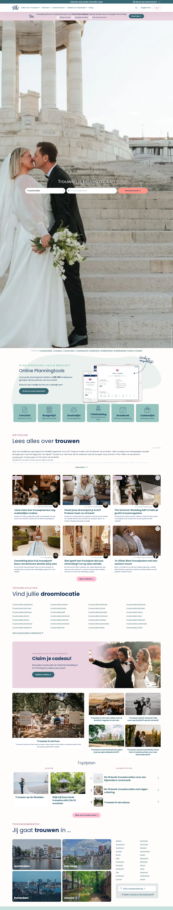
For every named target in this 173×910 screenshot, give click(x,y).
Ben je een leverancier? (146, 2)
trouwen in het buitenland (141, 894)
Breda (118, 855)
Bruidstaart (94, 350)
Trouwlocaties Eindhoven (97, 604)
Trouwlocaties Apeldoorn (22, 627)
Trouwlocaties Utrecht (20, 616)
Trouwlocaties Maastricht (135, 604)
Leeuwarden (145, 851)
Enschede (144, 841)
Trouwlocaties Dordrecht (59, 623)
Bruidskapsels (120, 350)
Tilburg (142, 865)
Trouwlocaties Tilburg (134, 612)
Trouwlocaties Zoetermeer (136, 623)
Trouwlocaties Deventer (59, 620)
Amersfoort (120, 844)
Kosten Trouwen (134, 350)
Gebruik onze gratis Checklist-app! (86, 1)
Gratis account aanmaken (33, 391)
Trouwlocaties (45, 350)
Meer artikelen (85, 579)
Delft (117, 858)
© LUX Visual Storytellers (171, 338)
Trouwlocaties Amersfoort (22, 623)
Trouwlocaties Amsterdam (22, 604)
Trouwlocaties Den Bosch (60, 616)
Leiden (142, 855)
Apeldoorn (120, 848)
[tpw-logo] (15, 8)
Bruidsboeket (107, 350)
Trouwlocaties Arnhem (59, 604)
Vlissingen (144, 872)
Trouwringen (69, 350)
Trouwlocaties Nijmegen (135, 608)
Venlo (142, 869)
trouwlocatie (17, 457)
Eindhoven (120, 876)
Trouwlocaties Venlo (134, 616)
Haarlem (143, 848)
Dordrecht (120, 869)
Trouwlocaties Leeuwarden (98, 623)
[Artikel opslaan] (57, 478)
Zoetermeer (144, 876)
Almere (119, 841)
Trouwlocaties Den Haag (21, 608)
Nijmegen (143, 862)
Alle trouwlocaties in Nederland (27, 633)
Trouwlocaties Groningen (98, 616)
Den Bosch (120, 862)
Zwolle (142, 879)
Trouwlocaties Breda (58, 608)
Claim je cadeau (42, 674)
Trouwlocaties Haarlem (97, 620)
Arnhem (119, 851)
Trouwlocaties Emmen (96, 608)
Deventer (119, 865)
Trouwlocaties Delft (57, 612)
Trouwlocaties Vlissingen (135, 620)
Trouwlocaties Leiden (96, 627)
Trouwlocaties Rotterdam (22, 612)
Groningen (144, 844)
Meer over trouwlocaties (85, 815)
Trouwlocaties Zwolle (134, 627)
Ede (117, 872)
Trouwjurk (57, 350)
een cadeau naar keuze (54, 668)
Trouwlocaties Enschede (97, 612)
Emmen (119, 879)
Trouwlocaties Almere (20, 620)
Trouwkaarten (82, 350)
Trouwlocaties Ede (57, 627)
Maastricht (144, 858)
